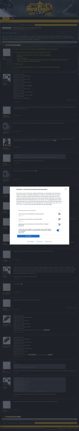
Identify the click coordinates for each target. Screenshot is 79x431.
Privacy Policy (48, 241)
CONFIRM (28, 236)
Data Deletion (30, 241)
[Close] (66, 189)
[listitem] (39, 210)
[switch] (59, 214)
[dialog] (39, 216)
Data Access (39, 241)
